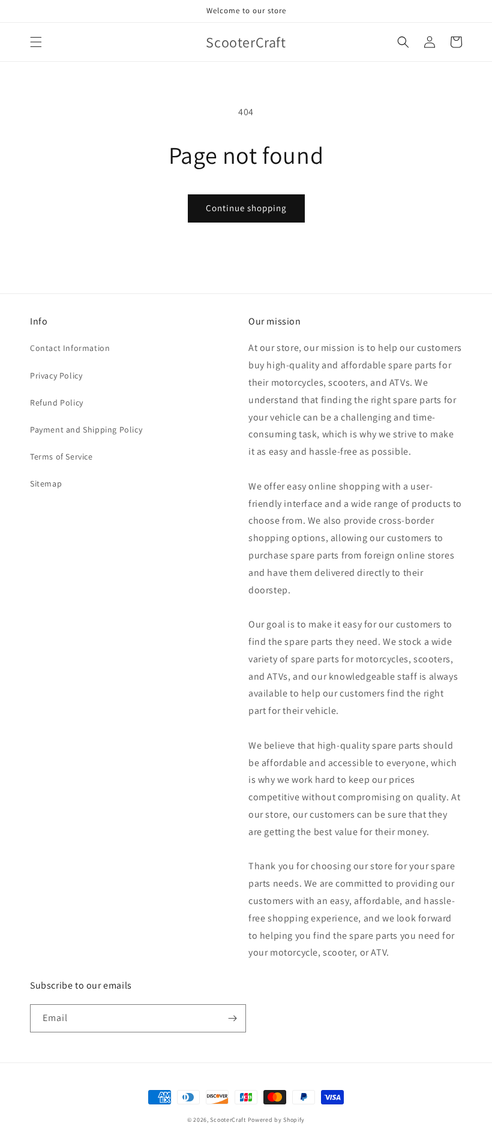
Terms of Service (61, 456)
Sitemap (46, 483)
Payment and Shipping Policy (86, 429)
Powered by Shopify (276, 1120)
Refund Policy (56, 402)
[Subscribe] (232, 1018)
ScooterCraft (227, 1120)
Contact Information (70, 348)
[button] (36, 42)
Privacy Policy (56, 375)
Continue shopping (246, 208)
